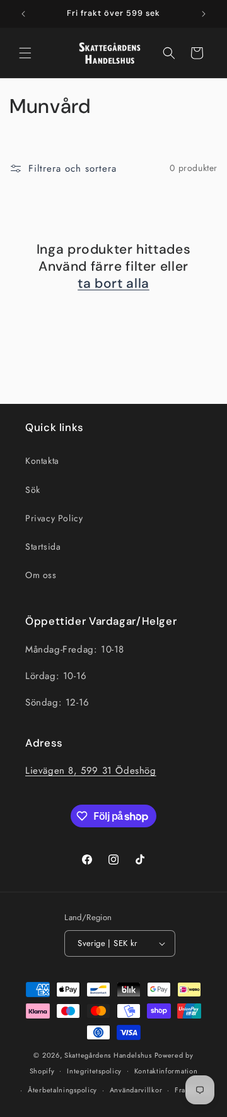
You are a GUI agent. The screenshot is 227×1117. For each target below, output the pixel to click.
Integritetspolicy (94, 1071)
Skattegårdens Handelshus (108, 1055)
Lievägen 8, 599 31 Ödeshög (90, 770)
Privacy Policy (54, 518)
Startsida (43, 546)
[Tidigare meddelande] (23, 14)
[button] (25, 53)
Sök (32, 489)
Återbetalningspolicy (62, 1090)
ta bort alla (113, 283)
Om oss (41, 575)
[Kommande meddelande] (204, 14)
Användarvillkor (136, 1090)
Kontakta (42, 460)
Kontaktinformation (166, 1071)
